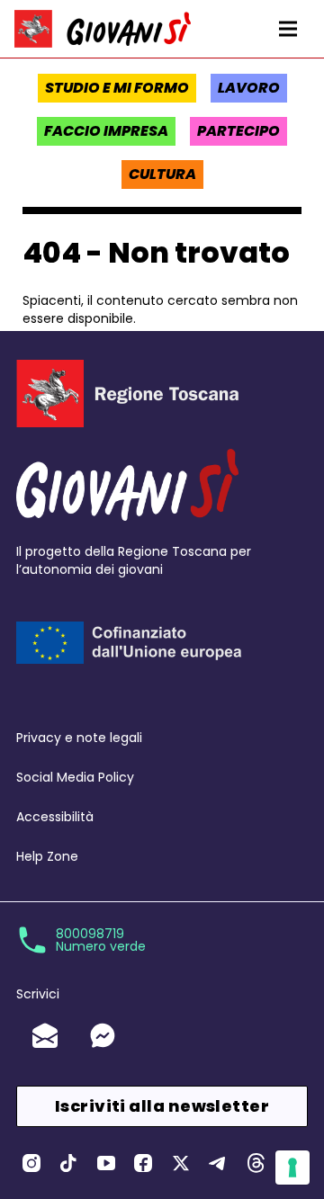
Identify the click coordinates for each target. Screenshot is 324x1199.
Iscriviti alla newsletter (162, 1106)
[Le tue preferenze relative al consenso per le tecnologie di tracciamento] (292, 1167)
